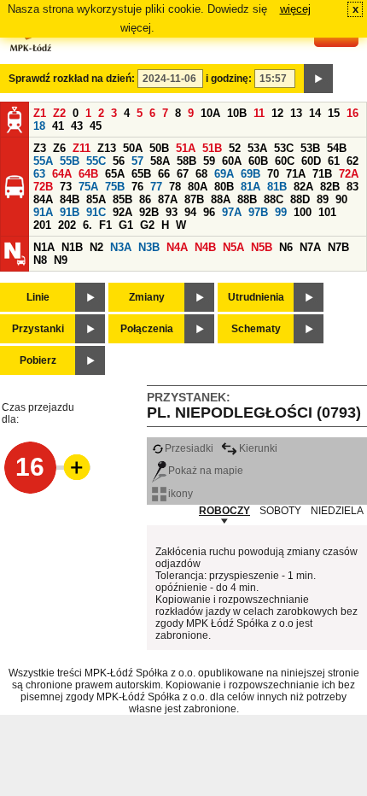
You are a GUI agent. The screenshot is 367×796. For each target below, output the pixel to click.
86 (145, 199)
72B (43, 186)
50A (133, 148)
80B (224, 186)
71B (322, 173)
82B (330, 186)
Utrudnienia (256, 297)
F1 (105, 225)
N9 (60, 260)
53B (310, 148)
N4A (177, 247)
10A (210, 113)
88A (220, 199)
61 (334, 161)
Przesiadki (189, 448)
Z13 (106, 148)
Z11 (81, 148)
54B (337, 148)
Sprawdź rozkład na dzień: (72, 79)
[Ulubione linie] (71, 467)
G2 (147, 225)
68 (201, 173)
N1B (72, 247)
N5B (261, 247)
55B (69, 161)
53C (284, 148)
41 (58, 126)
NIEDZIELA (337, 511)
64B (88, 173)
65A (115, 173)
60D (311, 161)
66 (164, 173)
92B (149, 212)
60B (258, 161)
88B (247, 199)
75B (115, 186)
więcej (295, 9)
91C (96, 212)
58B (186, 161)
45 (96, 126)
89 (323, 199)
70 (273, 173)
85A (96, 199)
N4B (205, 247)
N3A (120, 247)
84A (43, 199)
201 (42, 225)
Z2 (59, 113)
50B (159, 148)
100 (303, 212)
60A (232, 161)
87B (194, 199)
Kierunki (258, 448)
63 (39, 173)
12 (277, 113)
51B (212, 148)
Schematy (256, 329)
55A (43, 161)
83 (352, 186)
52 (235, 148)
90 (341, 199)
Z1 (39, 113)
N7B (338, 247)
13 (296, 113)
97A (232, 212)
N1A (44, 247)
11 (259, 113)
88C (273, 199)
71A (296, 173)
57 (137, 161)
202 (67, 225)
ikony (180, 494)
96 (209, 212)
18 (39, 126)
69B (250, 173)
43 (77, 126)
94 (190, 212)
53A (257, 148)
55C (96, 161)
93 (172, 212)
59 (209, 161)
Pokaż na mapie (205, 471)
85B (122, 199)
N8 (40, 260)
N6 (286, 247)
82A (303, 186)
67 (183, 173)
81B (277, 186)
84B (69, 199)
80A (197, 186)
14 (315, 113)
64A (62, 173)
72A (348, 173)
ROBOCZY (224, 511)
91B (69, 212)
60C (284, 161)
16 (352, 113)
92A (122, 212)
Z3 (39, 148)
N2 (96, 247)
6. (87, 225)
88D (300, 199)
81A (250, 186)
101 (327, 212)
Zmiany (147, 297)
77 (156, 186)
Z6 (59, 148)
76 (137, 186)
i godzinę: (229, 79)
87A (168, 199)
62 (352, 161)
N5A (233, 247)
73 (66, 186)
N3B (149, 247)
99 (281, 212)
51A (185, 148)
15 (334, 113)
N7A (310, 247)
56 (119, 161)
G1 (126, 225)
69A (224, 173)
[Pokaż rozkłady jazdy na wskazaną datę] (318, 78)
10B (237, 113)
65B (141, 173)
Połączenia (146, 329)
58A (160, 161)
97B (258, 212)
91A (43, 212)
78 (175, 186)
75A (88, 186)
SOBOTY (280, 511)
